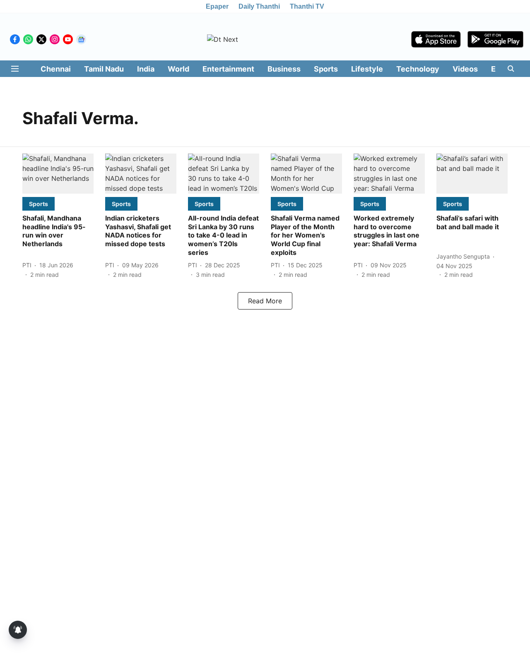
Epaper (217, 6)
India (145, 69)
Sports (326, 69)
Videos (465, 69)
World (178, 69)
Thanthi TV (307, 6)
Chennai (56, 69)
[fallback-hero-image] (58, 174)
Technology (417, 69)
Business (284, 69)
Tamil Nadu (104, 69)
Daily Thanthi (259, 6)
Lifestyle (367, 69)
